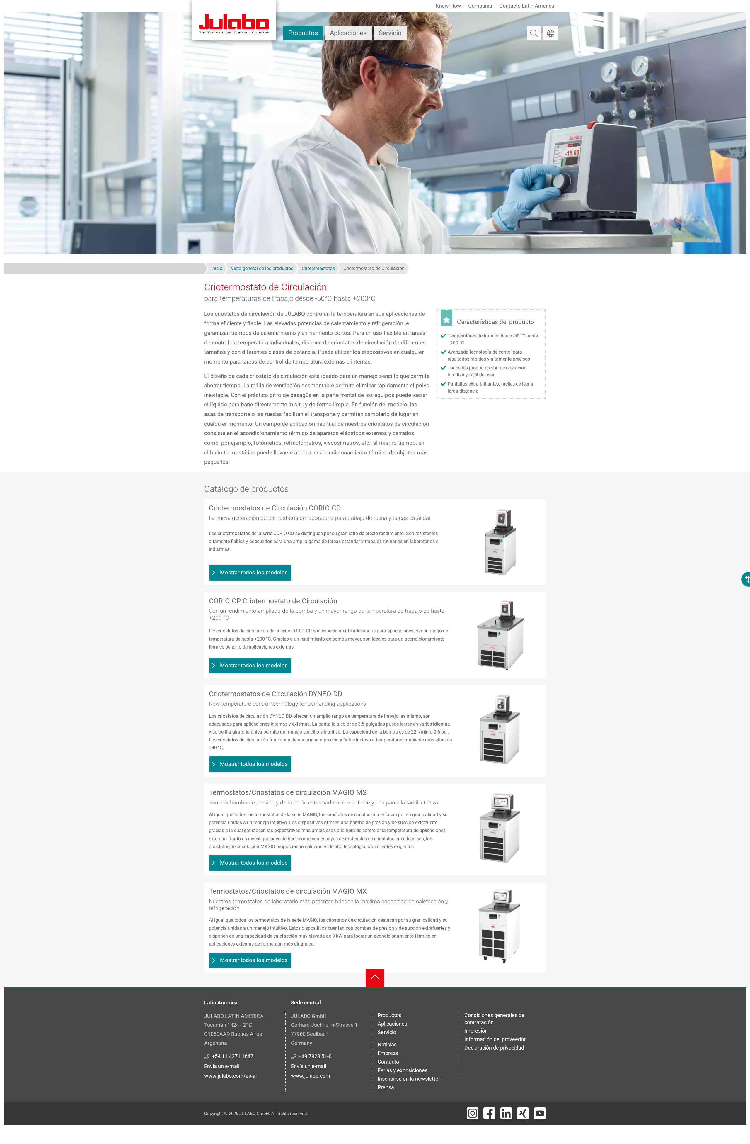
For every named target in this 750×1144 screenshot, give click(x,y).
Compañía (480, 6)
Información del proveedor (495, 1039)
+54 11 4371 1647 (232, 1056)
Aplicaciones (348, 33)
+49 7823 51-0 (315, 1056)
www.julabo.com (310, 1076)
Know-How (448, 6)
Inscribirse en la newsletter (409, 1079)
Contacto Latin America (526, 6)
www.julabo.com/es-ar (230, 1076)
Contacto (388, 1062)
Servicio (390, 33)
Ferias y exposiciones (402, 1070)
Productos (303, 33)
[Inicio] (234, 20)
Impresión (476, 1031)
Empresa (388, 1053)
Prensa (386, 1087)
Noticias (387, 1044)
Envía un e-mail (221, 1066)
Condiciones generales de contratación (494, 1018)
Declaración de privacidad (494, 1048)
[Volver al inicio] (375, 978)
